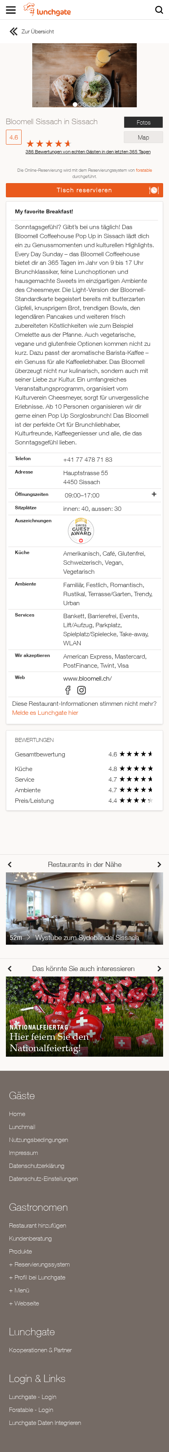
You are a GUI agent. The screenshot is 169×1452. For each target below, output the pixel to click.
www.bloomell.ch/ (87, 678)
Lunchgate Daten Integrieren (45, 1422)
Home (17, 1113)
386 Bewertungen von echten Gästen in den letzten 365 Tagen (88, 151)
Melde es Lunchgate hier (45, 712)
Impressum (23, 1152)
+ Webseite (24, 1303)
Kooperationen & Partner (40, 1349)
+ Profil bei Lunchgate (37, 1277)
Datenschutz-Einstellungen (43, 1178)
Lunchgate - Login (32, 1396)
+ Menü (19, 1290)
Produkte (20, 1251)
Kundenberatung (30, 1238)
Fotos (144, 122)
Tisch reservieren (84, 190)
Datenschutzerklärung (36, 1165)
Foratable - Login (31, 1409)
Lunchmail (22, 1126)
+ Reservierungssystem (39, 1264)
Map (143, 137)
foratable (144, 170)
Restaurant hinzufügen (37, 1225)
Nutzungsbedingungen (38, 1139)
